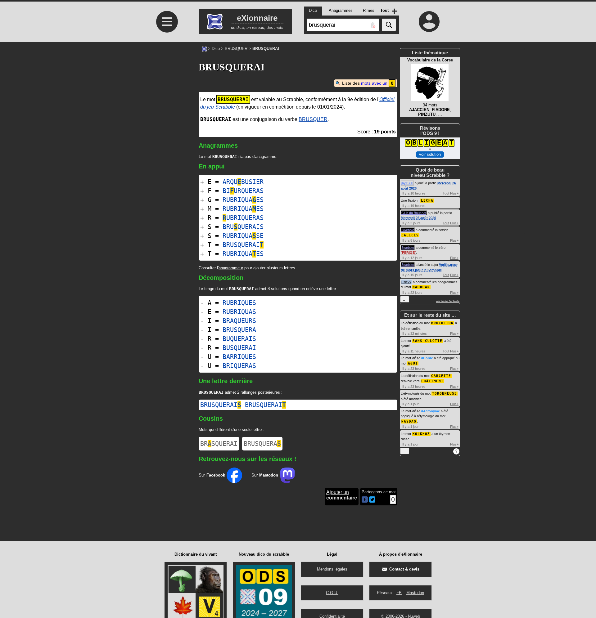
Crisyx (406, 282)
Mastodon (415, 592)
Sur (212, 475)
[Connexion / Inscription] (429, 21)
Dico (216, 48)
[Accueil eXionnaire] (204, 48)
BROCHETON (442, 323)
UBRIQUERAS (243, 218)
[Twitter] (372, 501)
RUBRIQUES (239, 303)
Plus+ (454, 193)
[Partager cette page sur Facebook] (365, 500)
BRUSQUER (236, 48)
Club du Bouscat (413, 213)
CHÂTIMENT (432, 381)
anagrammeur (231, 268)
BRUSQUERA (239, 330)
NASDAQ (408, 421)
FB (399, 592)
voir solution (430, 154)
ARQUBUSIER (243, 182)
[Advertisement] (166, 150)
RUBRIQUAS (239, 312)
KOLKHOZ (421, 434)
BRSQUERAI (218, 443)
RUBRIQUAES (243, 200)
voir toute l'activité (447, 301)
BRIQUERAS (239, 365)
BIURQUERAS (243, 191)
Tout (446, 193)
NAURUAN (421, 287)
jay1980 (407, 183)
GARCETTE (441, 376)
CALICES (410, 235)
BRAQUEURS (239, 321)
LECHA (427, 201)
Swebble (407, 230)
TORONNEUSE (444, 394)
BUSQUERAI (239, 348)
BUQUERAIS (239, 339)
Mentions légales (332, 569)
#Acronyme (430, 411)
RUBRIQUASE (243, 236)
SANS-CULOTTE (427, 341)
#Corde (427, 358)
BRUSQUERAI (243, 245)
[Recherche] (389, 25)
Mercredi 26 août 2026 (418, 218)
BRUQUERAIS (243, 227)
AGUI (413, 363)
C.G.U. (332, 592)
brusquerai (220, 405)
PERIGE (408, 252)
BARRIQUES (239, 357)
